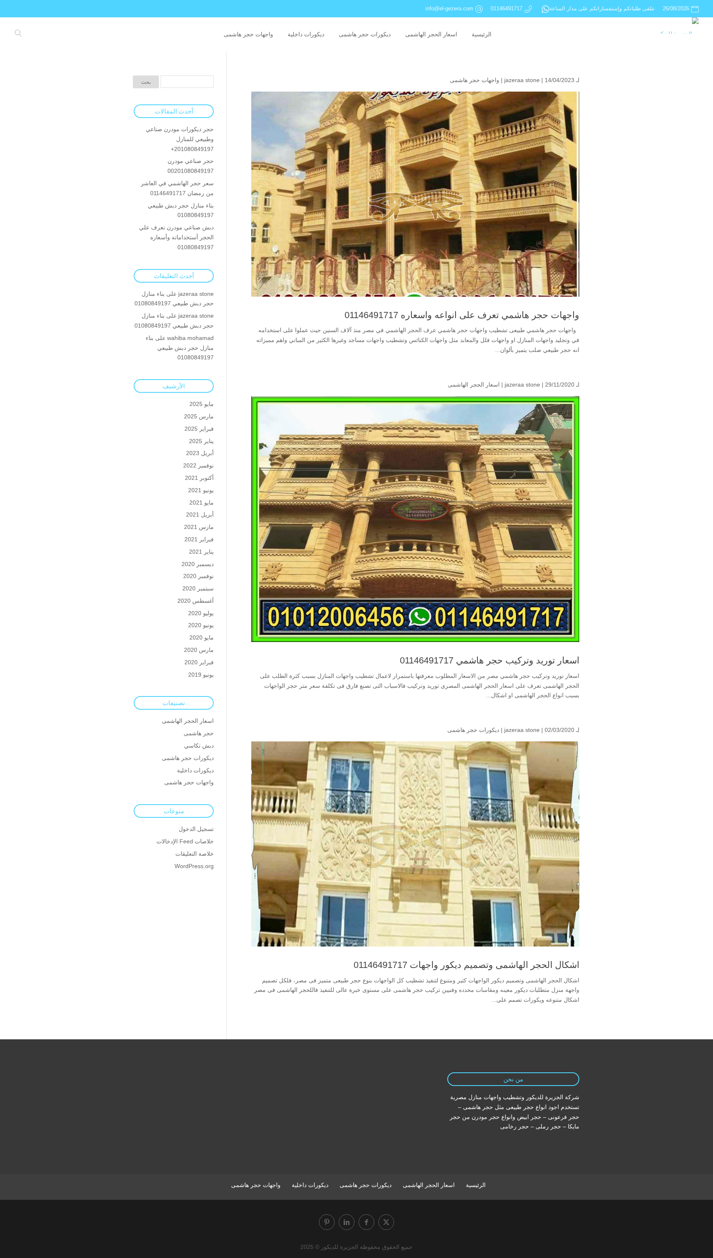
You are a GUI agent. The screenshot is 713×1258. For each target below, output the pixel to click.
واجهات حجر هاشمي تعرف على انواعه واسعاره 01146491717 (462, 315)
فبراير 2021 (199, 539)
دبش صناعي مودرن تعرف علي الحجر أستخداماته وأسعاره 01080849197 (176, 237)
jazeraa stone (522, 80)
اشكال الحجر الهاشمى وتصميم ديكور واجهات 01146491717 (466, 965)
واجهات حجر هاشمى (474, 80)
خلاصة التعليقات (194, 853)
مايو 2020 (201, 637)
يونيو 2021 (201, 490)
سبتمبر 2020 (198, 588)
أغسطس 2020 (195, 600)
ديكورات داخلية (195, 770)
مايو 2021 (201, 502)
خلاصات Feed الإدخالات (185, 841)
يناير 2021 (201, 551)
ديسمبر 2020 (198, 564)
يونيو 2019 (201, 674)
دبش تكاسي (199, 745)
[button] (693, 1203)
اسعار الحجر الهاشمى (474, 384)
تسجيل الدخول (196, 829)
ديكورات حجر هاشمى (473, 730)
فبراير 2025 (199, 428)
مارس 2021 (199, 527)
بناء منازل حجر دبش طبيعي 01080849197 (180, 348)
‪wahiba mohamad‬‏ (190, 338)
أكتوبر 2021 (199, 477)
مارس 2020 (199, 650)
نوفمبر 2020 (198, 576)
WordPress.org (194, 866)
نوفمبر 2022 (198, 465)
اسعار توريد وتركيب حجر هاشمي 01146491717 (489, 660)
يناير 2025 (201, 441)
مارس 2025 (199, 416)
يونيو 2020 (201, 625)
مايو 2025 (201, 404)
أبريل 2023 (200, 453)
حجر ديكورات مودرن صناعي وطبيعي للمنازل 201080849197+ (180, 139)
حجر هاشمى (199, 733)
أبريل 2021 (200, 514)
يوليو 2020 (201, 613)
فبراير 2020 (199, 662)
